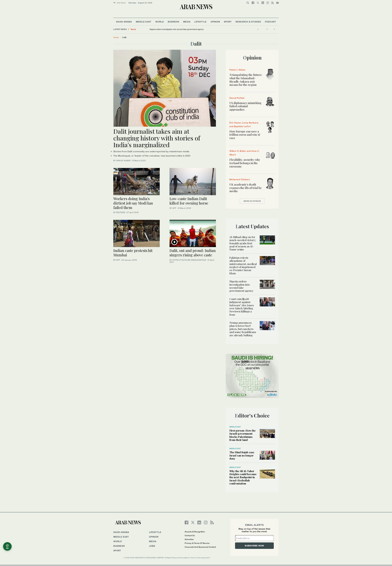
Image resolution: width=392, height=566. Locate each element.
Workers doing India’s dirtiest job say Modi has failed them (133, 203)
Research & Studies (248, 21)
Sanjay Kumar (123, 160)
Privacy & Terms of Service (197, 543)
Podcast (270, 21)
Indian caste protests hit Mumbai (133, 252)
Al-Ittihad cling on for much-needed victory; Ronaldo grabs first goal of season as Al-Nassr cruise (242, 243)
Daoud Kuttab (236, 98)
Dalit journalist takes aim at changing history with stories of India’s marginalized (156, 138)
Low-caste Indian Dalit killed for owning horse (189, 200)
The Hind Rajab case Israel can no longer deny (241, 455)
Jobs (152, 546)
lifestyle (155, 532)
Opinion (215, 21)
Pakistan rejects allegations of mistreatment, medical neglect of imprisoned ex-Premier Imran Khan (243, 265)
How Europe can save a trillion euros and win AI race (244, 135)
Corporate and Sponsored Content (200, 547)
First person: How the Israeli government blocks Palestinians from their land (242, 435)
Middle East (143, 21)
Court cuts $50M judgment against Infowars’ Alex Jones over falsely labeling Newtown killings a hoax (241, 306)
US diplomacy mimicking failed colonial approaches (245, 106)
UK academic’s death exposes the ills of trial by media (245, 188)
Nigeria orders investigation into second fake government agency (177, 29)
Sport (228, 21)
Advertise (189, 539)
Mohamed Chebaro (239, 179)
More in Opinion (252, 201)
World (159, 21)
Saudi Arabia (124, 21)
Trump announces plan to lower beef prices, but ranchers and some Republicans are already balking (242, 329)
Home (116, 37)
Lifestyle (200, 21)
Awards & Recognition (195, 532)
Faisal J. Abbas (237, 69)
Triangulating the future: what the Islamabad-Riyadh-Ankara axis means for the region (245, 80)
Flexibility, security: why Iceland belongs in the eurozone (244, 163)
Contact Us (190, 535)
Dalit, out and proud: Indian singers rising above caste (193, 252)
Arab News (121, 3)
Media (186, 21)
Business (173, 21)
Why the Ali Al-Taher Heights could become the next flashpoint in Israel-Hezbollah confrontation (242, 477)
